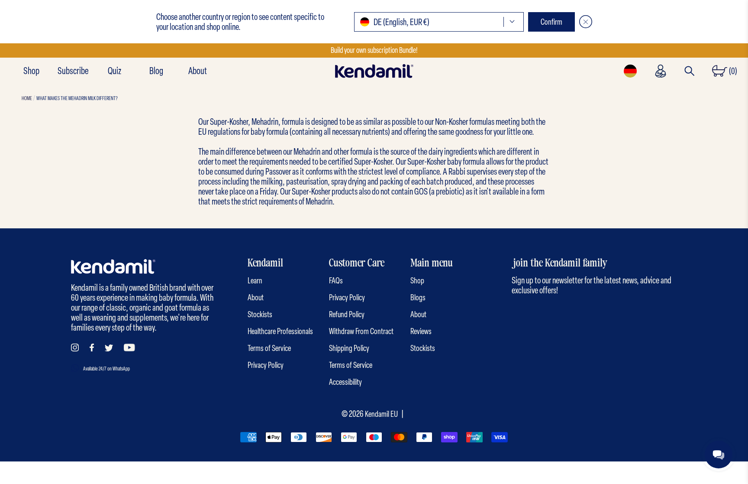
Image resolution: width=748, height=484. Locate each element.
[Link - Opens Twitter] (109, 347)
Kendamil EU (381, 414)
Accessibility (345, 382)
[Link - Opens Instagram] (75, 347)
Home (27, 98)
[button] (439, 22)
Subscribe (73, 71)
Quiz (114, 71)
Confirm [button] (551, 22)
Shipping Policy (349, 348)
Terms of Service (269, 348)
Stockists (260, 314)
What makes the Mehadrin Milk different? (77, 98)
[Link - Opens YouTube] (129, 347)
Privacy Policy (266, 365)
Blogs (418, 297)
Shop (31, 71)
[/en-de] (374, 71)
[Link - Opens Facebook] (92, 347)
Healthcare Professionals (280, 331)
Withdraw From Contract (361, 331)
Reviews (421, 331)
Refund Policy (346, 314)
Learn (255, 281)
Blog (156, 71)
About (197, 71)
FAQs (336, 281)
